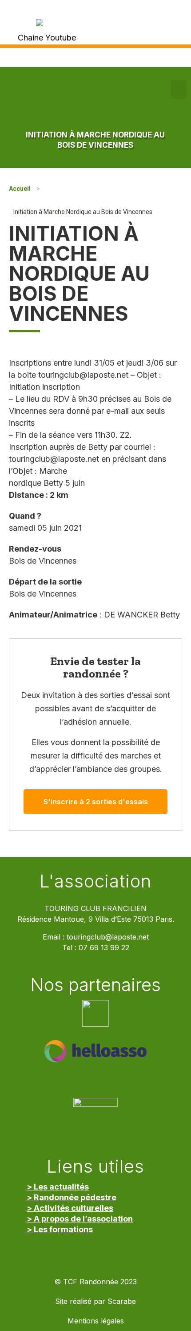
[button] (179, 89)
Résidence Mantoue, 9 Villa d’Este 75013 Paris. (95, 919)
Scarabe (121, 1301)
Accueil (20, 188)
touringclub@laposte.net (108, 937)
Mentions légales (96, 1321)
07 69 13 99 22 (104, 948)
